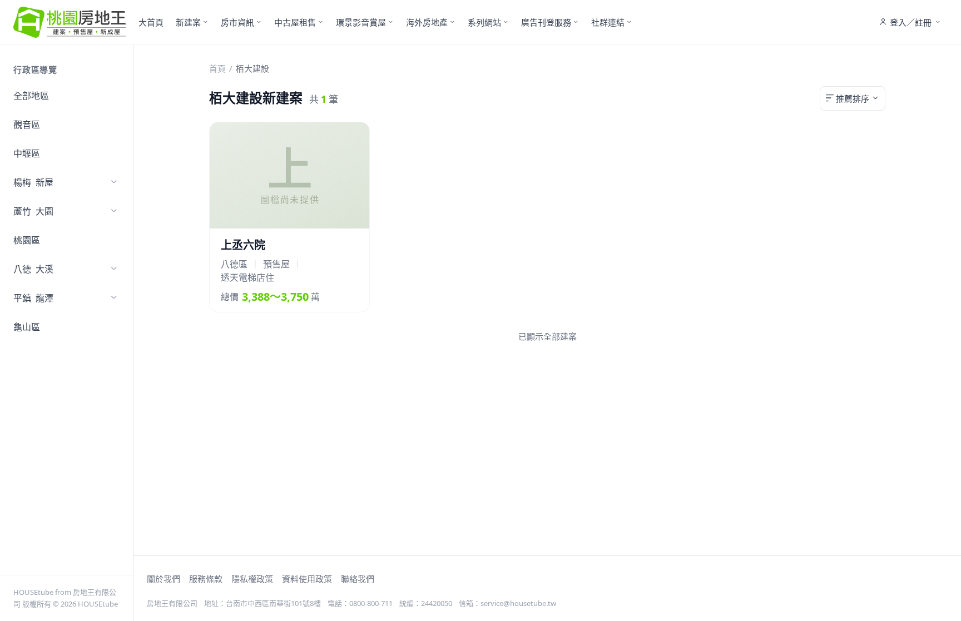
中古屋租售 (295, 22)
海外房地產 (427, 22)
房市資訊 (237, 22)
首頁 (217, 68)
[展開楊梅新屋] (114, 182)
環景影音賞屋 (361, 22)
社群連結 (608, 22)
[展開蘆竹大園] (114, 211)
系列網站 (484, 22)
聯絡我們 (357, 578)
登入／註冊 (911, 22)
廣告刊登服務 (546, 22)
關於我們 (163, 578)
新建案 (188, 22)
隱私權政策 (252, 578)
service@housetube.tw (518, 603)
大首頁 (151, 22)
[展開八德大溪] (114, 269)
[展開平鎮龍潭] (114, 298)
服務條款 (205, 578)
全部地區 (31, 96)
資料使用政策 (307, 578)
